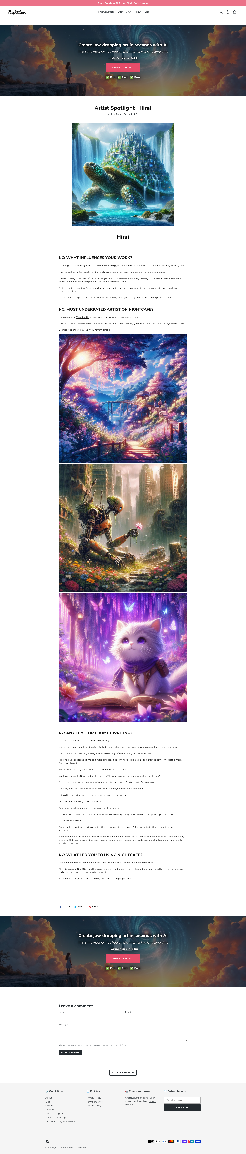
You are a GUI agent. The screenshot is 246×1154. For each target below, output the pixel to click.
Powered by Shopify (77, 1147)
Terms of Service (95, 1101)
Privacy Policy (93, 1097)
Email (128, 1012)
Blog (47, 1101)
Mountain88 (82, 317)
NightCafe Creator (60, 1147)
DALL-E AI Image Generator (60, 1121)
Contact (49, 1105)
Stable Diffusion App (56, 1117)
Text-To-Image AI (54, 1113)
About (48, 1097)
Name (62, 1012)
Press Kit (50, 1109)
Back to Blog (125, 1072)
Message (63, 1024)
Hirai (123, 237)
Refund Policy (93, 1105)
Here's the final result (70, 820)
